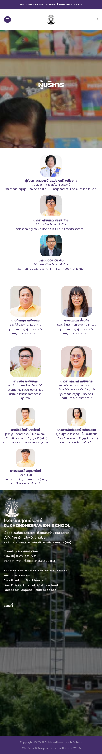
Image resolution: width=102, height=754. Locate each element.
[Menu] (7, 19)
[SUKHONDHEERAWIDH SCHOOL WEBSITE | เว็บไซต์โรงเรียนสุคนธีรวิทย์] (51, 19)
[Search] (97, 19)
